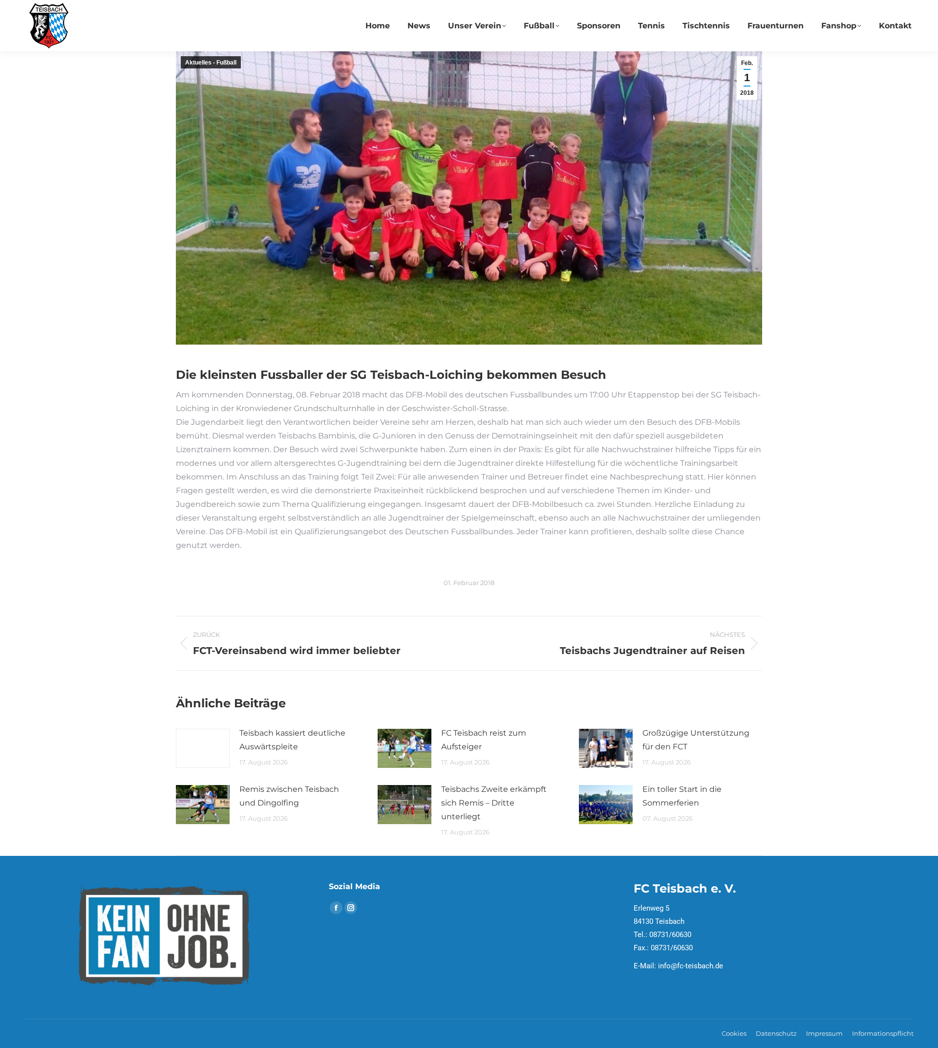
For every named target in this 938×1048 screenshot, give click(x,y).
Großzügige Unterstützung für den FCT (695, 739)
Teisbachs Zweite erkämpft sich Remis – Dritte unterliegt (494, 803)
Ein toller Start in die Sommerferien (682, 796)
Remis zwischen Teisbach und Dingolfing (289, 796)
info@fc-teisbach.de (690, 965)
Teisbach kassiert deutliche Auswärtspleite (292, 739)
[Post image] (203, 748)
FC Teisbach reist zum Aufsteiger (483, 739)
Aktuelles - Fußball (210, 62)
